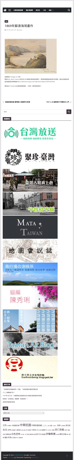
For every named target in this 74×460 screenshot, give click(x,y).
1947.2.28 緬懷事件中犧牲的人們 (57, 102)
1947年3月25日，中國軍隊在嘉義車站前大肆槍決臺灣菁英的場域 (22, 396)
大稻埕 (33, 430)
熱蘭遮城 (8, 434)
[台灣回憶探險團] (5, 10)
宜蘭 (6, 21)
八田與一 (55, 425)
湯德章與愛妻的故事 (9, 402)
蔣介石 (38, 434)
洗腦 (53, 430)
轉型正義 (62, 434)
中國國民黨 (15, 425)
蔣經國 (43, 434)
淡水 (65, 430)
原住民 (38, 10)
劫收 (59, 425)
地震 (22, 430)
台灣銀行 (13, 430)
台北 (5, 429)
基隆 (25, 430)
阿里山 (10, 437)
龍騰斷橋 (21, 437)
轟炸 (67, 434)
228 (4, 425)
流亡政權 (59, 429)
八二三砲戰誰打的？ (9, 392)
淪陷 (68, 430)
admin (20, 30)
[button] (52, 10)
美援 (28, 434)
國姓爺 (19, 430)
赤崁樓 (57, 434)
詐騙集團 (51, 433)
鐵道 (6, 437)
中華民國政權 (36, 425)
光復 (50, 425)
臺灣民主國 (32, 434)
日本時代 (49, 430)
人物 (44, 10)
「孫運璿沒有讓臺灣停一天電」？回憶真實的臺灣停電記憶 (20, 389)
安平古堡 (38, 430)
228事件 (9, 425)
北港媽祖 (63, 425)
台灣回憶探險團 (18, 10)
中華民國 (25, 425)
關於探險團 (29, 10)
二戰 (48, 425)
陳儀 (14, 437)
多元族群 (28, 430)
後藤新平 (44, 430)
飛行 (17, 437)
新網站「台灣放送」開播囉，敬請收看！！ (15, 399)
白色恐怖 (15, 433)
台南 (9, 430)
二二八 (44, 425)
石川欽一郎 (23, 434)
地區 (50, 10)
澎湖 (4, 434)
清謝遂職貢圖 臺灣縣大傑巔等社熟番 (17, 102)
